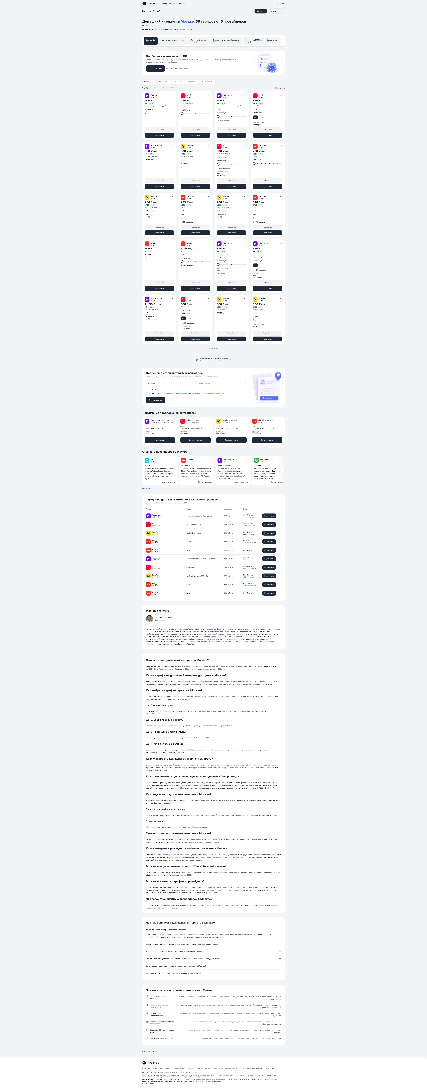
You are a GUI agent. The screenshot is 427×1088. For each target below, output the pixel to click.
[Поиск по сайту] (278, 3)
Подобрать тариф (155, 68)
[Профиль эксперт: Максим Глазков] (149, 618)
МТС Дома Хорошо (193, 524)
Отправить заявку (155, 400)
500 (255, 117)
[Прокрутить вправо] (281, 41)
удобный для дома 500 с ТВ (197, 576)
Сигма (188, 542)
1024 (261, 117)
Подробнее (159, 129)
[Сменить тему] (283, 3)
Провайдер (191, 82)
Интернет (152, 1051)
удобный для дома (193, 533)
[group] (213, 470)
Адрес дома (148, 82)
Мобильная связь (168, 3)
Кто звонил (190, 1068)
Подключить (159, 135)
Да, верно (261, 11)
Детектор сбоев (201, 1068)
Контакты (150, 1068)
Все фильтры (209, 82)
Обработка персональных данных (252, 1068)
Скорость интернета (178, 1068)
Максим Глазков (162, 617)
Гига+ (188, 550)
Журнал (182, 3)
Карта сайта (212, 1068)
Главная (145, 1051)
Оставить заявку (159, 440)
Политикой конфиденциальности (267, 1079)
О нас (144, 1068)
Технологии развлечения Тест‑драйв (201, 559)
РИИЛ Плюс (190, 567)
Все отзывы (146, 488)
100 (255, 265)
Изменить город (276, 11)
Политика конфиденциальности (229, 1068)
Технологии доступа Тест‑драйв (199, 516)
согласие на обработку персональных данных (172, 393)
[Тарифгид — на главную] (150, 3)
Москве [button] (187, 21)
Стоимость (163, 82)
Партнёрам (159, 1068)
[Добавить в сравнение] (172, 95)
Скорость (177, 82)
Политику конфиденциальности (212, 393)
